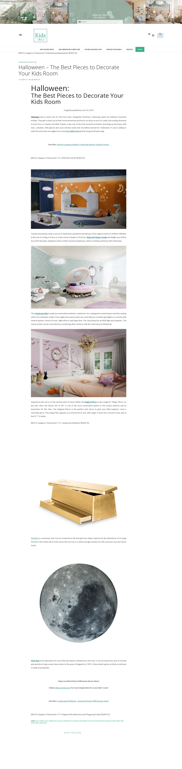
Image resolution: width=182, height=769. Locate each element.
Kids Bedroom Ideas (104, 721)
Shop (140, 49)
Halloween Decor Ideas (69, 721)
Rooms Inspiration (93, 49)
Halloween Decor (52, 721)
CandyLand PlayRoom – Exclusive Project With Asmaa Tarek (83, 701)
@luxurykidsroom (62, 688)
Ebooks (130, 49)
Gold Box (35, 538)
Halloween (40, 721)
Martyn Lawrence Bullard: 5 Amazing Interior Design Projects (83, 144)
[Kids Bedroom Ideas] (66, 35)
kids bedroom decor (87, 721)
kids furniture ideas (39, 723)
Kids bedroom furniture (69, 49)
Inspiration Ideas (114, 49)
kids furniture (118, 721)
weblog (37, 79)
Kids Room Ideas (47, 49)
